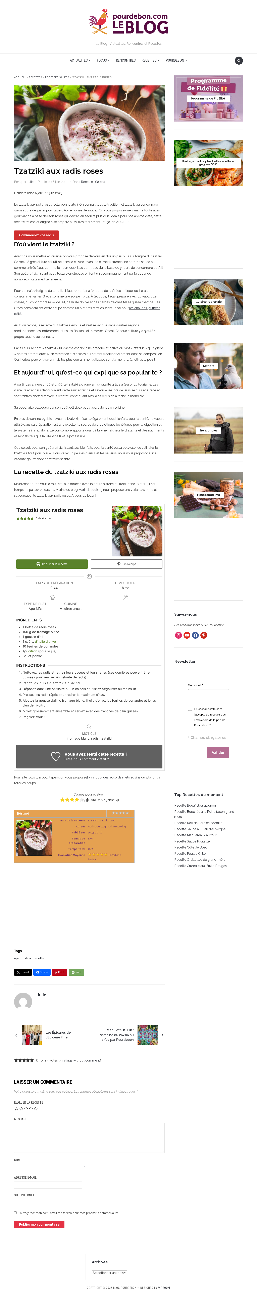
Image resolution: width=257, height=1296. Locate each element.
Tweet (25, 972)
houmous (68, 268)
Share (44, 972)
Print (78, 972)
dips (28, 958)
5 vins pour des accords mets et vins (113, 777)
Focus (102, 60)
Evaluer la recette (28, 1102)
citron (32, 651)
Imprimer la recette (54, 564)
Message (20, 1119)
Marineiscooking (90, 490)
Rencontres (126, 60)
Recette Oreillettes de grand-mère (199, 860)
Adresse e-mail (25, 1177)
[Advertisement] (89, 898)
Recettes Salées (57, 77)
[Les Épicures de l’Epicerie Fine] (32, 1035)
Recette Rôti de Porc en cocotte (198, 823)
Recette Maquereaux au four (195, 835)
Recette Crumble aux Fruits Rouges (200, 866)
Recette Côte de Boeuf (191, 847)
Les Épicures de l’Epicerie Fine (58, 1035)
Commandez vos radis (36, 235)
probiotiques (106, 424)
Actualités (79, 60)
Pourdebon (175, 60)
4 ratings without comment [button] (80, 1060)
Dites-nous (72, 759)
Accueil (19, 77)
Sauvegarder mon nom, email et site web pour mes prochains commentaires (68, 1213)
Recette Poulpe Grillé (190, 854)
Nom (17, 1160)
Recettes (149, 60)
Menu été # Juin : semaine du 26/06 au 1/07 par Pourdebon (117, 1035)
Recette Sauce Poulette (192, 841)
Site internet (24, 1195)
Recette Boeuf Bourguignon (195, 805)
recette (39, 958)
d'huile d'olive (45, 641)
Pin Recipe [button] (129, 564)
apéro (18, 958)
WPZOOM (164, 1287)
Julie (30, 182)
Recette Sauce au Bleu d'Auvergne (199, 829)
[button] (18, 518)
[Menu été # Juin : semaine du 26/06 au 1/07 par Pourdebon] (148, 1035)
